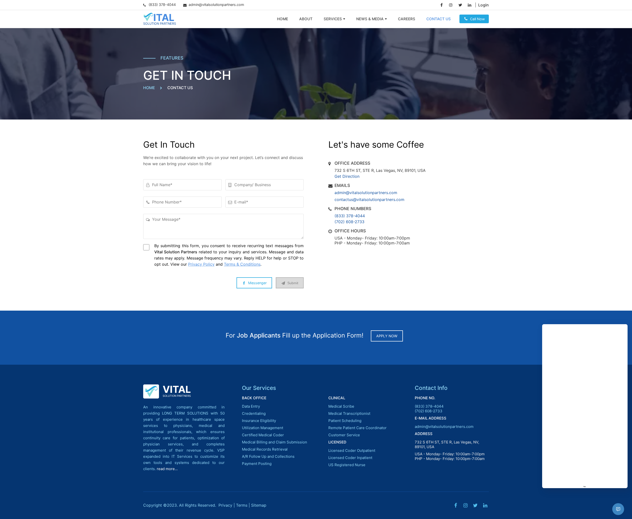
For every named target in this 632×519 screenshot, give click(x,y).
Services (333, 19)
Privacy (225, 505)
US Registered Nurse (346, 464)
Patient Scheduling (344, 420)
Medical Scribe (341, 406)
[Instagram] (450, 4)
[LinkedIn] (469, 4)
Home (282, 19)
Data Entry (251, 406)
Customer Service (344, 435)
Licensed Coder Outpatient (351, 450)
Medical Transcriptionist (349, 413)
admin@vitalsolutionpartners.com (366, 192)
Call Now (477, 19)
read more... (167, 468)
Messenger (257, 283)
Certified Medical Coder (263, 435)
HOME (149, 87)
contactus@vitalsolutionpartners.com (369, 199)
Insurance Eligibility (259, 420)
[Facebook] (441, 4)
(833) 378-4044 (350, 215)
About (306, 19)
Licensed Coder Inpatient (350, 457)
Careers (406, 19)
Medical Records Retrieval (265, 449)
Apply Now (386, 336)
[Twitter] (460, 4)
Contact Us (438, 19)
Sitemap (258, 505)
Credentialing (254, 413)
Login (483, 4)
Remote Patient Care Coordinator (357, 427)
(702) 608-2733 (349, 221)
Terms (241, 505)
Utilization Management (262, 427)
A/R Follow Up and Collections (268, 456)
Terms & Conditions (242, 264)
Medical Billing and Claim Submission (274, 442)
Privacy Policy (201, 264)
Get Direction (347, 176)
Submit (292, 283)
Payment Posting (257, 463)
